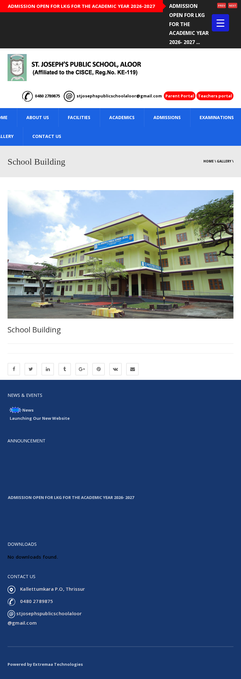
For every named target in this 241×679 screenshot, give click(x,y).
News (28, 410)
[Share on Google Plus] (81, 369)
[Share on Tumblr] (64, 369)
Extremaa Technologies (58, 664)
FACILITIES (79, 117)
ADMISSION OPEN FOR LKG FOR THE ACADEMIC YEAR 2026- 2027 (71, 493)
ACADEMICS (122, 117)
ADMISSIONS (167, 117)
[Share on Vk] (115, 369)
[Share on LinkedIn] (47, 369)
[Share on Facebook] (14, 369)
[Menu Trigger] (220, 22)
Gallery (224, 161)
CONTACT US (46, 136)
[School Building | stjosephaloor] (74, 67)
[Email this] (132, 369)
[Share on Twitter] (30, 369)
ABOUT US (37, 117)
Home (208, 161)
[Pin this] (98, 369)
